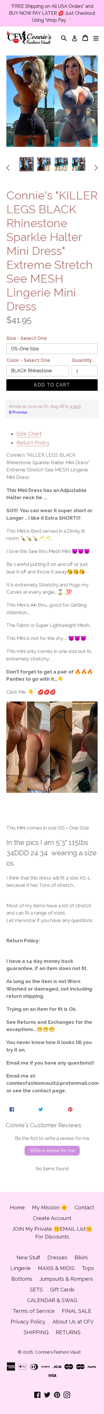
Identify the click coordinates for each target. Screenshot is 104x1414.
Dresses (57, 1257)
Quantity (82, 360)
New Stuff (28, 1257)
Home (17, 1207)
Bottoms (21, 1279)
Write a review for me (52, 1150)
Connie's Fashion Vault (58, 1352)
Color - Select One (28, 360)
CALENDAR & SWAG (52, 1300)
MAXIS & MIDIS (56, 1268)
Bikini (81, 1257)
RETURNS (68, 1332)
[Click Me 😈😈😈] (52, 747)
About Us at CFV (73, 1322)
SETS (36, 1290)
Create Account (52, 1218)
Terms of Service (34, 1311)
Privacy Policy (28, 1322)
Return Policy (33, 443)
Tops (88, 1268)
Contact (84, 1207)
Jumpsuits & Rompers (66, 1279)
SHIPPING (36, 1332)
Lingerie (20, 1268)
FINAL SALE (76, 1311)
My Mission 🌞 (49, 1207)
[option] (26, 164)
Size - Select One (26, 338)
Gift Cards (62, 1290)
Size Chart (29, 434)
